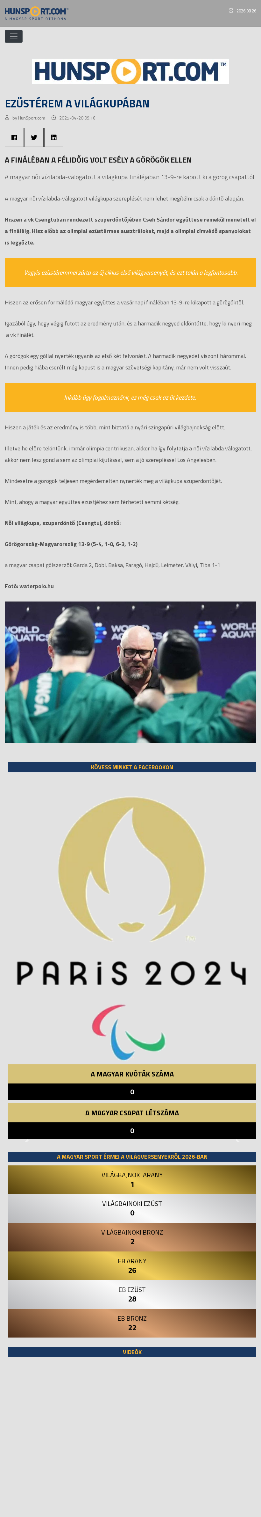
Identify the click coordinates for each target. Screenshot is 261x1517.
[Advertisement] (132, 1440)
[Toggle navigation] (14, 36)
